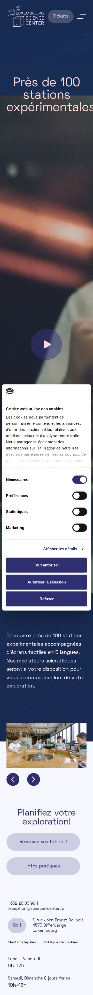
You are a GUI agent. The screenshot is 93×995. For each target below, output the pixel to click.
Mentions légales (22, 942)
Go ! (17, 925)
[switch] (79, 496)
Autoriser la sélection (46, 582)
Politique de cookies (61, 942)
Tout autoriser (46, 565)
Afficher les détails (60, 549)
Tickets (60, 16)
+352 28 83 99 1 (23, 903)
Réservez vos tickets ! (43, 842)
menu (81, 16)
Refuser (47, 599)
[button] (12, 779)
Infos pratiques (43, 866)
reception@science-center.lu (36, 909)
